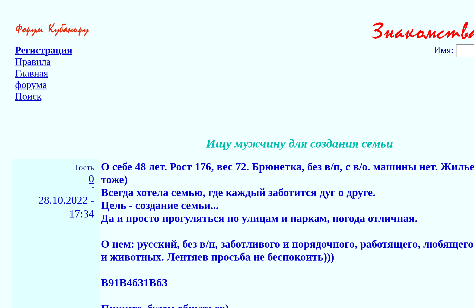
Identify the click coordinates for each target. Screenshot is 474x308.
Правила (33, 61)
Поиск (28, 96)
